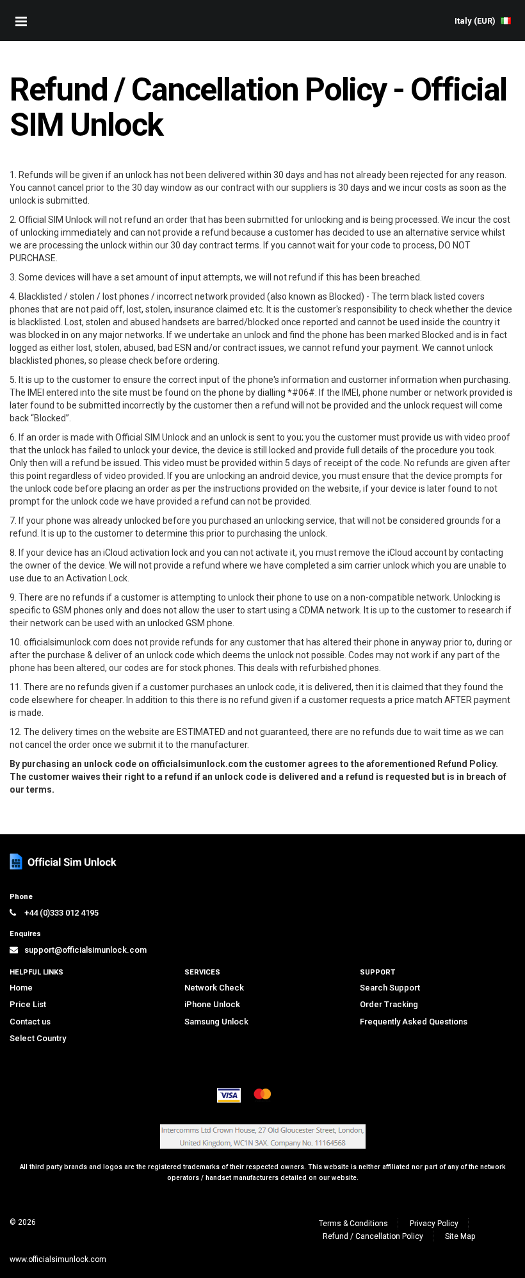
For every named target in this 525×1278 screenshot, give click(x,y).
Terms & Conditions (353, 1223)
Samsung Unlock (216, 1021)
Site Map (460, 1236)
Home (21, 987)
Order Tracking (389, 1004)
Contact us (30, 1021)
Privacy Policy (434, 1223)
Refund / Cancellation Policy (373, 1236)
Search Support (390, 987)
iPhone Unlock (212, 1004)
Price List (28, 1004)
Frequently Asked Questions (413, 1021)
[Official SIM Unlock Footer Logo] (64, 861)
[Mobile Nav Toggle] (21, 21)
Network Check (214, 987)
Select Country (38, 1038)
